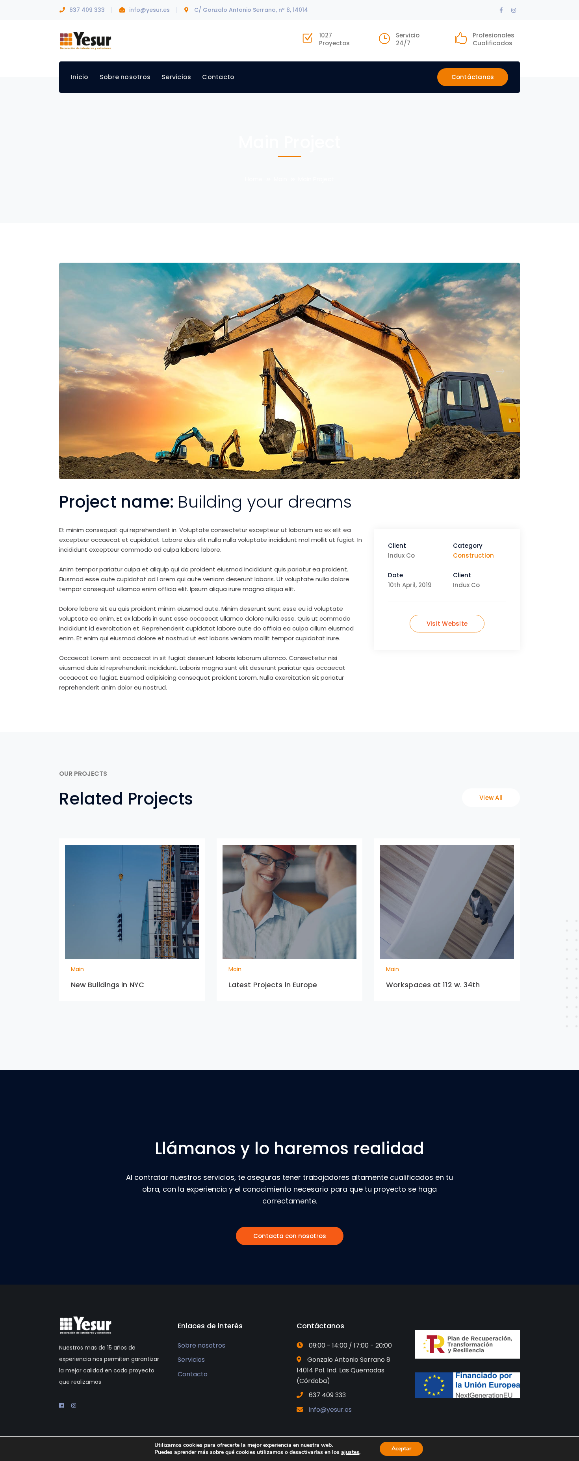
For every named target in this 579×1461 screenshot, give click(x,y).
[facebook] (61, 1405)
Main (280, 179)
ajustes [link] (350, 1452)
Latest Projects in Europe (272, 985)
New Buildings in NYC (107, 985)
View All (491, 798)
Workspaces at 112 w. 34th (433, 985)
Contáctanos (472, 77)
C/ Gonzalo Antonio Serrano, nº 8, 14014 (251, 10)
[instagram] (73, 1405)
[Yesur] (85, 40)
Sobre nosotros (201, 1345)
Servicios (191, 1359)
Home (254, 179)
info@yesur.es (149, 10)
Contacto (193, 1374)
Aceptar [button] (401, 1448)
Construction (473, 555)
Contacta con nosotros (289, 1236)
